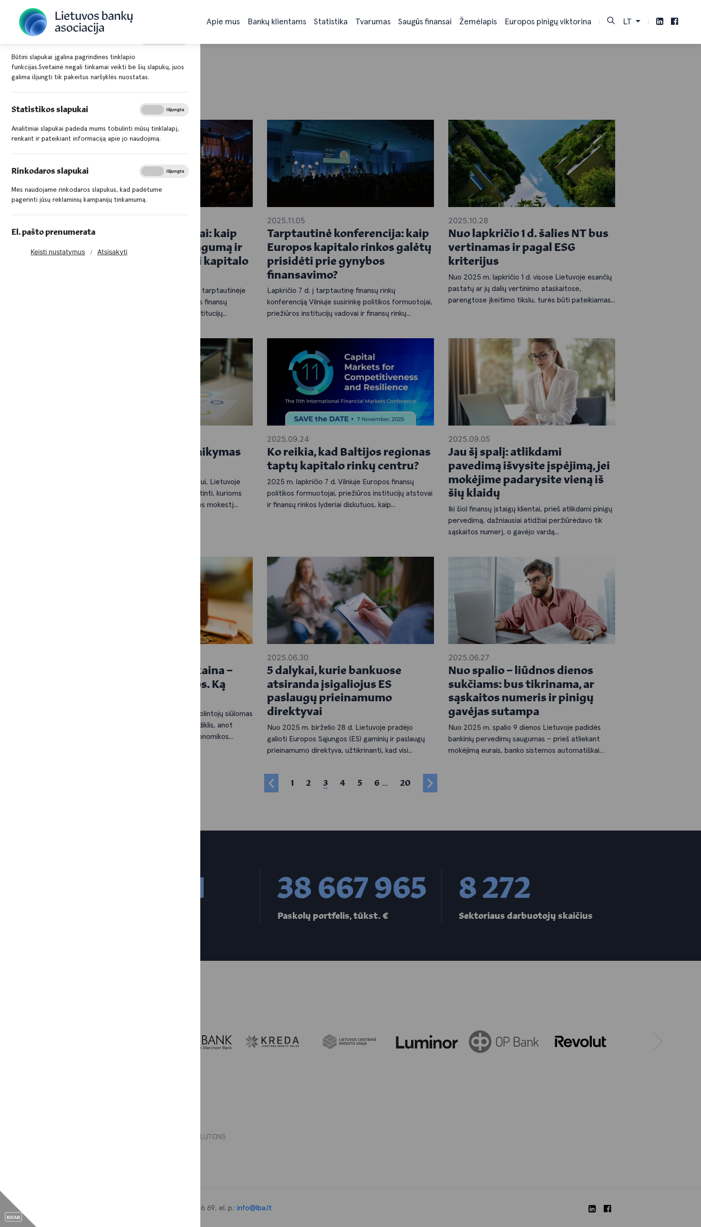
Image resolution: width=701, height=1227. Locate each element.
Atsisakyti (112, 252)
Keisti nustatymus (58, 252)
